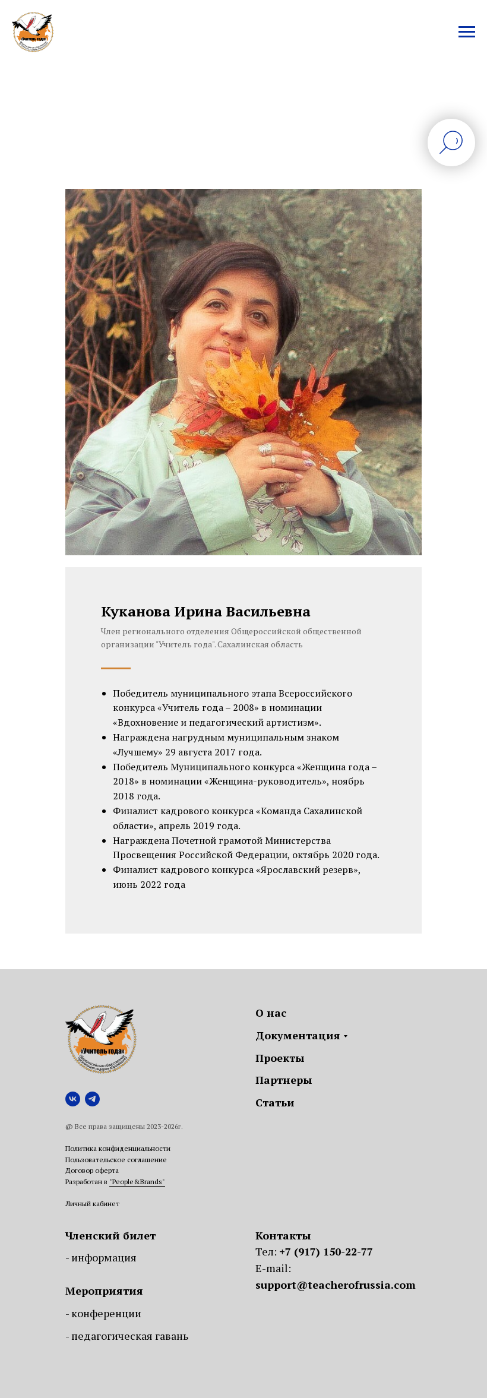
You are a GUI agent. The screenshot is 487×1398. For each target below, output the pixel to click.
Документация (297, 1035)
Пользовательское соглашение (116, 1159)
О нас (270, 1012)
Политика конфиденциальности (117, 1148)
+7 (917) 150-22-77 (326, 1251)
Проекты (280, 1058)
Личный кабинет (92, 1203)
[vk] (72, 1099)
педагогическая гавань (129, 1336)
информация (104, 1257)
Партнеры (283, 1080)
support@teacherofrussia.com (335, 1284)
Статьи (275, 1102)
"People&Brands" (137, 1181)
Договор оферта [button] (92, 1170)
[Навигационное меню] (466, 32)
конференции (106, 1313)
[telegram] (92, 1099)
